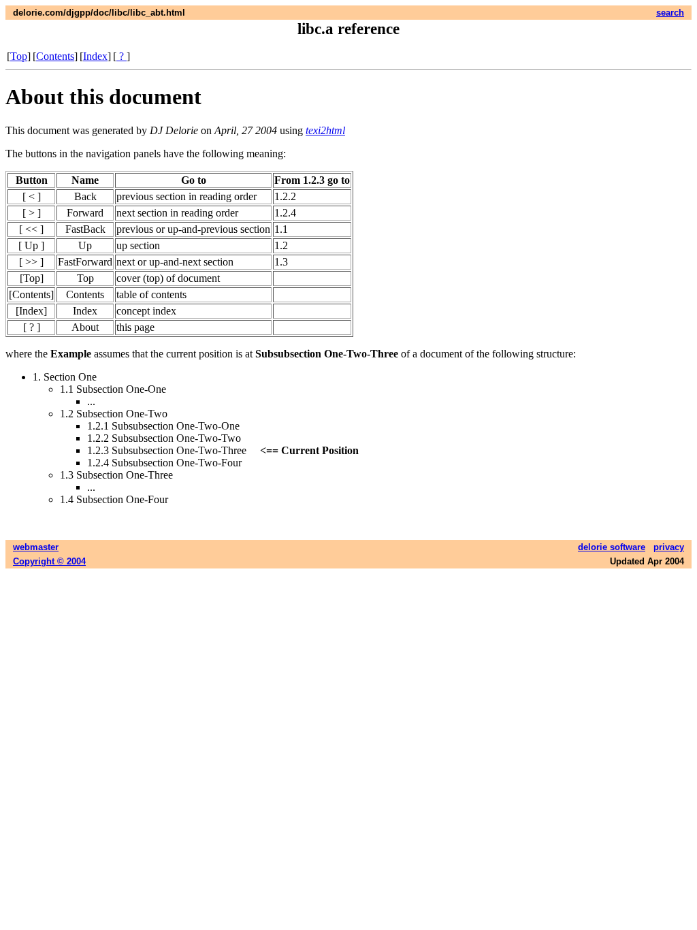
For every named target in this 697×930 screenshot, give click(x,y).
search (670, 12)
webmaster (36, 547)
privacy (668, 547)
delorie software (611, 547)
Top (18, 56)
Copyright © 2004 (49, 561)
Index (95, 56)
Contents (55, 56)
